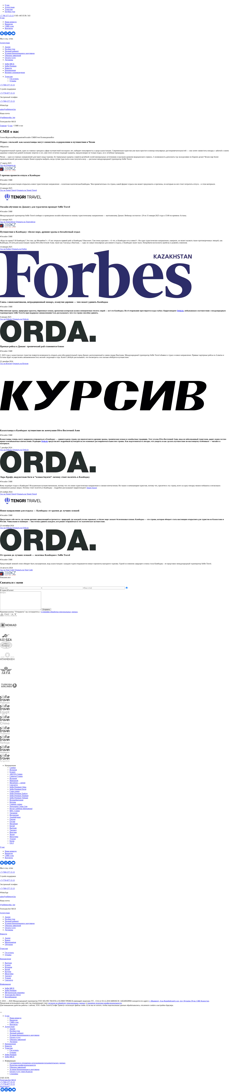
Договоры (9, 60)
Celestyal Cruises (16, 776)
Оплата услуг (10, 58)
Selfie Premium (10, 66)
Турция (13, 839)
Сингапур (14, 785)
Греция (12, 819)
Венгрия (13, 832)
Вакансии (9, 24)
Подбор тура (10, 12)
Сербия (13, 768)
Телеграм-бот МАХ (13, 995)
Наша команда (11, 22)
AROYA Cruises (16, 774)
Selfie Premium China (18, 787)
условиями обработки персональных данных (59, 612)
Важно (7, 940)
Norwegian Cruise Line (18, 806)
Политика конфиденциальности (23, 1065)
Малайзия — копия (17, 783)
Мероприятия (10, 942)
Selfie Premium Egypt (18, 789)
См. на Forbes (5, 249)
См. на (3, 165)
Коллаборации (11, 997)
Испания (13, 770)
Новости (8, 68)
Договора (13, 1042)
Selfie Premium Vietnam (19, 798)
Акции (7, 47)
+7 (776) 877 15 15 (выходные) (7, 1085)
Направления (10, 70)
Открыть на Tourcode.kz (25, 222)
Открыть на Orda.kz (20, 319)
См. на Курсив (6, 363)
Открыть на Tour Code (23, 570)
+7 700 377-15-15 (7, 16)
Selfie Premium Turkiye (19, 793)
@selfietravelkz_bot (7, 117)
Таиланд (13, 830)
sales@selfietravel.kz (8, 109)
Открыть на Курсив (20, 363)
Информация (5, 984)
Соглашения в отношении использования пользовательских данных (37, 1063)
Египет (12, 772)
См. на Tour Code (7, 570)
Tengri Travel (91, 488)
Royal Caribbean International (21, 809)
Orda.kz (180, 311)
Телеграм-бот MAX (8, 1080)
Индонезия (14, 815)
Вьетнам (13, 828)
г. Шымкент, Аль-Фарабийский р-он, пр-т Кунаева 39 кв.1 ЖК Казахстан (179, 1001)
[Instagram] (6, 35)
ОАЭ (12, 843)
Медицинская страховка (15, 993)
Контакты (9, 28)
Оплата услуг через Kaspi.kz (21, 1072)
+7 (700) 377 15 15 (7, 85)
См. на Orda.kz (6, 319)
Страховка (14, 1074)
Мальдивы (14, 837)
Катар (12, 841)
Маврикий (14, 781)
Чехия (12, 834)
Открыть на (10, 165)
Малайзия (14, 824)
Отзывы (13, 81)
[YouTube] (13, 35)
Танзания (13, 813)
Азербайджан (15, 817)
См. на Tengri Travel (8, 190)
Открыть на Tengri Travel (27, 190)
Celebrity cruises (16, 804)
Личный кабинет (12, 51)
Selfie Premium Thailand (19, 796)
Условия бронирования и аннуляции (20, 53)
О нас (7, 5)
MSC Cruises (15, 811)
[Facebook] (2, 35)
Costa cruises (15, 791)
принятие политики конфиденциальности (104, 1003)
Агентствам (9, 7)
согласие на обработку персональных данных (66, 1003)
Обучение (9, 944)
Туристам (9, 9)
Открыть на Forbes (19, 249)
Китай (12, 826)
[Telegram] (10, 35)
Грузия (12, 821)
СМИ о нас (9, 26)
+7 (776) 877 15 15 (7, 93)
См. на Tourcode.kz (7, 222)
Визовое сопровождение (15, 72)
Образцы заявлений (13, 55)
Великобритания (16, 800)
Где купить (14, 79)
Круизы (13, 802)
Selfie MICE (9, 64)
